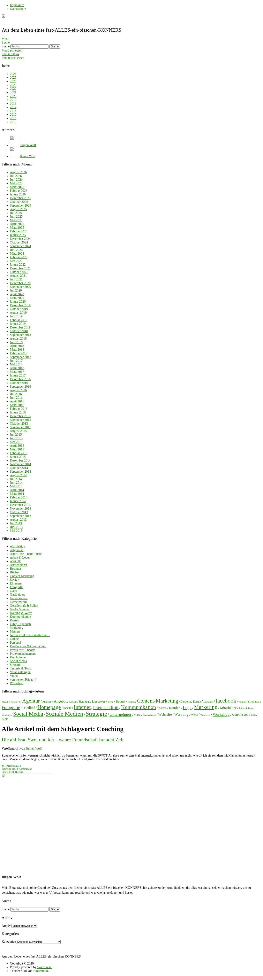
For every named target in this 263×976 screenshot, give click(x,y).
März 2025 (17, 227)
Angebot (60, 701)
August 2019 (18, 312)
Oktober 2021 (19, 272)
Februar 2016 (18, 408)
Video (14, 675)
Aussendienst (18, 565)
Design (14, 579)
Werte (194, 714)
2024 (13, 81)
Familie (242, 702)
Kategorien (9, 941)
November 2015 (20, 419)
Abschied (15, 702)
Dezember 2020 (20, 283)
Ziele (5, 719)
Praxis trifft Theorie (22, 650)
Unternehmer (121, 714)
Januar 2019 (18, 323)
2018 (13, 103)
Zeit (253, 714)
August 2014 (18, 475)
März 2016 (17, 405)
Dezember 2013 (20, 504)
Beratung (84, 701)
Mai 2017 (16, 364)
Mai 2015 (16, 442)
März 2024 (17, 253)
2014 (13, 118)
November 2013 (20, 508)
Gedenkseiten (19, 598)
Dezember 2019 (20, 305)
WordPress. (44, 967)
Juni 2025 (16, 216)
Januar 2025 (18, 235)
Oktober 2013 (19, 512)
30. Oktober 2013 (11, 765)
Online (14, 639)
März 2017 (17, 371)
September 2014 (20, 471)
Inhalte (67, 708)
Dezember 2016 (20, 379)
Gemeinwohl (18, 602)
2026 (13, 74)
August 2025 (18, 209)
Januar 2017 (18, 375)
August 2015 (18, 431)
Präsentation (246, 708)
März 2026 (17, 187)
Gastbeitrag (17, 594)
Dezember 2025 (20, 198)
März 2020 (17, 298)
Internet (82, 707)
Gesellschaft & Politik (24, 605)
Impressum (17, 5)
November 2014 (20, 464)
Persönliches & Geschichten (28, 646)
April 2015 (17, 445)
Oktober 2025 (19, 201)
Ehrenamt (16, 583)
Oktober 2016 (19, 383)
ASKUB (15, 561)
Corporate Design (191, 701)
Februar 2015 (18, 453)
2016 (13, 111)
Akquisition (17, 546)
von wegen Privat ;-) (23, 679)
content (131, 702)
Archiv (6, 925)
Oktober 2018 (19, 331)
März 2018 (17, 349)
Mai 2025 (16, 220)
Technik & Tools (21, 668)
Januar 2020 (18, 301)
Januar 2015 (18, 456)
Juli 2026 (16, 176)
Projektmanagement (23, 653)
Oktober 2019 (19, 309)
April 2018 (17, 346)
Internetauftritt (106, 707)
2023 (13, 85)
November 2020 (20, 286)
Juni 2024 (16, 249)
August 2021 (18, 275)
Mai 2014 (16, 486)
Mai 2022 (16, 261)
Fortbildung (254, 702)
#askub (5, 702)
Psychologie (18, 657)
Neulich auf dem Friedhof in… (30, 635)
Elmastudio (40, 971)
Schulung (6, 715)
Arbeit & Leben (20, 557)
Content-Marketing (157, 701)
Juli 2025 (16, 213)
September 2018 (20, 334)
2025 (13, 77)
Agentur (31, 701)
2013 (13, 122)
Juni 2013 (16, 527)
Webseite (165, 714)
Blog (110, 701)
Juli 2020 (16, 290)
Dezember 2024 (20, 238)
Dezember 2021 (20, 268)
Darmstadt (208, 702)
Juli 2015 (16, 434)
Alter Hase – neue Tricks (26, 554)
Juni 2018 (16, 342)
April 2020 (17, 294)
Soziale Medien (64, 713)
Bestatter (15, 568)
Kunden (174, 708)
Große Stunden (20, 609)
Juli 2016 (16, 394)
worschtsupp (240, 714)
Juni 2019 (16, 316)
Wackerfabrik (149, 715)
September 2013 (20, 516)
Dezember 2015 (20, 416)
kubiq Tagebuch (20, 624)
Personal (15, 642)
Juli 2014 (16, 479)
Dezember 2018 (20, 327)
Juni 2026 (16, 179)
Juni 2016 (16, 397)
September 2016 (20, 386)
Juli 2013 (16, 523)
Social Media (18, 661)
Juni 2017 (16, 360)
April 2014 (17, 490)
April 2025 (17, 224)
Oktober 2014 (19, 468)
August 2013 (18, 519)
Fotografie (16, 587)
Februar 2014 (18, 497)
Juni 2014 (16, 482)
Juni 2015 (16, 438)
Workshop (16, 683)
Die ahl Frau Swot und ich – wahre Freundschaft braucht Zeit (63, 739)
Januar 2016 (18, 412)
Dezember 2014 (20, 460)
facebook (226, 700)
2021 (13, 92)
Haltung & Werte (21, 613)
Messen (15, 631)
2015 (13, 114)
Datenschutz (18, 8)
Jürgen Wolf (34, 748)
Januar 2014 (18, 501)
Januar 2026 (18, 194)
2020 (13, 96)
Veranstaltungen (20, 672)
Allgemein (16, 550)
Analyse (46, 701)
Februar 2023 (18, 257)
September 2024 (20, 246)
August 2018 (18, 338)
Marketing (16, 627)
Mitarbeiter (228, 708)
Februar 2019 (18, 320)
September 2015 (20, 427)
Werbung (181, 714)
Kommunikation (20, 616)
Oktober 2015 (19, 423)
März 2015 (17, 449)
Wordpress (205, 715)
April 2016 (17, 401)
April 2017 (17, 368)
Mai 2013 (16, 530)
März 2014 (17, 493)
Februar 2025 (18, 231)
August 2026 (18, 172)
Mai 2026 (16, 183)
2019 (13, 99)
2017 (13, 107)
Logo (187, 707)
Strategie (15, 664)
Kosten (14, 620)
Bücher (14, 572)
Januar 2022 (18, 264)
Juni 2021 (16, 279)
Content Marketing (22, 576)
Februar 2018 (18, 353)
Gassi (13, 590)
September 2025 (20, 205)
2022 (13, 88)
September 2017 (20, 357)
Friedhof (28, 708)
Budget (120, 701)
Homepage (49, 707)
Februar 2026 (18, 190)
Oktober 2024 (19, 242)
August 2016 (18, 390)
